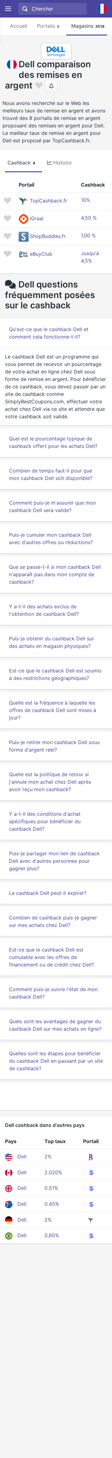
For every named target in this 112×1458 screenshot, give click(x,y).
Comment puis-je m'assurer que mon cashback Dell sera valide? (52, 506)
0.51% (51, 1188)
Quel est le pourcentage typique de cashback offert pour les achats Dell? (53, 442)
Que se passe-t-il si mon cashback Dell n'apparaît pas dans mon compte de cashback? (55, 574)
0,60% (51, 1235)
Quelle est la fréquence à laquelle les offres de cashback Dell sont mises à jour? (52, 710)
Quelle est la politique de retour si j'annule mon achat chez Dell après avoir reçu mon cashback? (50, 781)
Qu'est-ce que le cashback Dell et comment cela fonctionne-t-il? (48, 333)
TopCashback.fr (48, 201)
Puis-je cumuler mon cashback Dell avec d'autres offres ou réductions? (51, 538)
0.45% (51, 1204)
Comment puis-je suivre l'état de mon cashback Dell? (53, 993)
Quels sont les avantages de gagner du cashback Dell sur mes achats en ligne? (55, 1025)
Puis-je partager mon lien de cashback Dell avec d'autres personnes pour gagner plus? (54, 860)
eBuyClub (41, 254)
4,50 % (89, 218)
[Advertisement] (56, 1096)
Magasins (88, 26)
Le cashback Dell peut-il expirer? (47, 893)
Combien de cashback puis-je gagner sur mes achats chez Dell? (53, 921)
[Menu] (7, 8)
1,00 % (88, 235)
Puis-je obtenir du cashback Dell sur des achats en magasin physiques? (51, 642)
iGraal (37, 219)
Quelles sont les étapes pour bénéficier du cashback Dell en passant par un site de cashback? (56, 1060)
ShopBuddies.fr (48, 236)
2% (48, 1156)
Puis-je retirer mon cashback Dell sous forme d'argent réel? (54, 746)
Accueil (18, 26)
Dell (21, 1156)
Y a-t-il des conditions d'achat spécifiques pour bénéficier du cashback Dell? (45, 821)
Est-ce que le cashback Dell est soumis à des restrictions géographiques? (55, 674)
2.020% (53, 1172)
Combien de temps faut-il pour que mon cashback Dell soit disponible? (50, 474)
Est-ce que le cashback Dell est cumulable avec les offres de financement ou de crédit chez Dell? (51, 957)
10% (85, 200)
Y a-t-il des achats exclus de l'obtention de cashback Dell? (44, 610)
